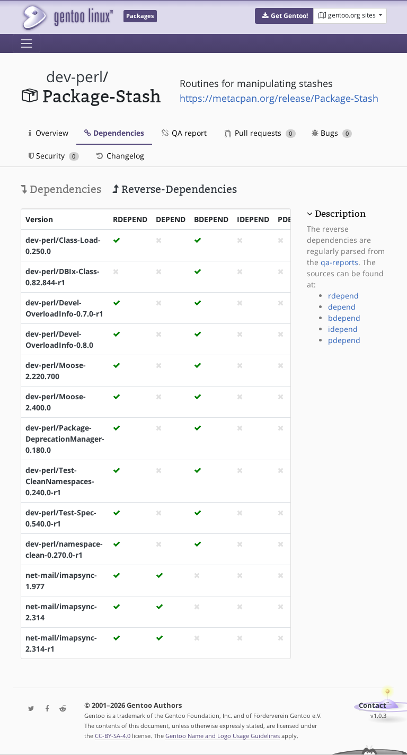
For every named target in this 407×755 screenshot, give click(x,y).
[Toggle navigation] (26, 43)
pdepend (344, 340)
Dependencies (117, 133)
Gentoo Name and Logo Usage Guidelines (222, 736)
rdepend (343, 296)
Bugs (333, 133)
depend (342, 307)
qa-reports (339, 262)
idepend (343, 329)
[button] (284, 16)
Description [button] (340, 213)
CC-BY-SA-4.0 (112, 736)
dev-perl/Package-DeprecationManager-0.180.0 (64, 439)
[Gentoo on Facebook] (44, 709)
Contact (372, 705)
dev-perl (74, 76)
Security (54, 156)
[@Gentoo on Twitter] (29, 709)
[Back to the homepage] (67, 17)
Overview (50, 133)
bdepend (344, 318)
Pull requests (262, 133)
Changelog (124, 156)
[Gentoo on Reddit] (60, 709)
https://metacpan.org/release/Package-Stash (279, 98)
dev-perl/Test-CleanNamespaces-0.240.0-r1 (59, 481)
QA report (188, 133)
